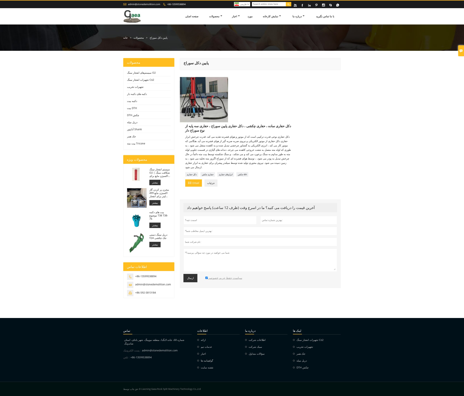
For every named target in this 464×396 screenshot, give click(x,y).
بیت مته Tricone (136, 143)
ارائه (203, 340)
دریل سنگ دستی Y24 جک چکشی (158, 236)
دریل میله (132, 122)
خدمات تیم (206, 346)
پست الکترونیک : (132, 350)
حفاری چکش (208, 174)
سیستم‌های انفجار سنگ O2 (141, 72)
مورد (250, 16)
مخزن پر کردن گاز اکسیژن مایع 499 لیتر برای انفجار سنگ (159, 193)
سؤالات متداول (257, 353)
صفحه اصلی (191, 16)
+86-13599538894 (176, 4)
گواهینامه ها (207, 360)
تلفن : (126, 357)
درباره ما (297, 16)
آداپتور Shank (134, 129)
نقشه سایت (207, 367)
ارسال (190, 278)
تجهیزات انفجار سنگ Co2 (140, 79)
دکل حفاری (192, 174)
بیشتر (155, 182)
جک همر (131, 136)
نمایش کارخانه (270, 16)
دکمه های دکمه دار (137, 94)
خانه (125, 37)
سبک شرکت (255, 346)
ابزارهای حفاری (226, 174)
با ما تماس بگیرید (325, 16)
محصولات (214, 16)
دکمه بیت (132, 101)
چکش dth (242, 174)
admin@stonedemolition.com (144, 4)
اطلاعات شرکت (257, 340)
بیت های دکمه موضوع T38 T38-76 (158, 215)
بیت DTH (132, 108)
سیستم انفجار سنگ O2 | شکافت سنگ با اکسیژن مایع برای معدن (159, 173)
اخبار (234, 16)
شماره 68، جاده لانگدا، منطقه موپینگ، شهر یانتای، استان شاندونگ (154, 341)
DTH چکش (133, 115)
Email (193, 183)
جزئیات (211, 183)
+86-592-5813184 (145, 292)
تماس (126, 331)
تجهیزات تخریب (135, 87)
